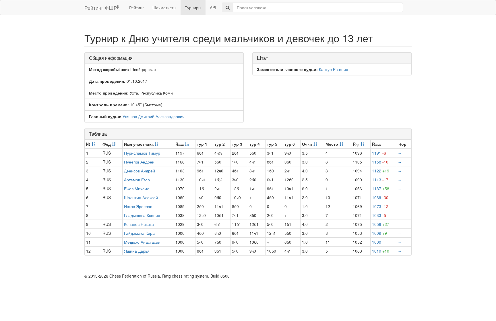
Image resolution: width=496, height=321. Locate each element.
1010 (380, 251)
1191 (379, 153)
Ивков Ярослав (138, 206)
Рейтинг (136, 7)
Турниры (193, 7)
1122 (380, 171)
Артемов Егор (137, 179)
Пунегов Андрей (139, 162)
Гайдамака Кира (139, 233)
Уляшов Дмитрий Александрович (153, 116)
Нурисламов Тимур (142, 153)
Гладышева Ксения (142, 215)
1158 (380, 162)
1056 (380, 224)
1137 (380, 188)
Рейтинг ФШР (101, 7)
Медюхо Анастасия (142, 242)
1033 (379, 215)
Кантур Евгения (333, 69)
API (213, 7)
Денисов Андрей (139, 171)
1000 (376, 242)
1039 (380, 197)
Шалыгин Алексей (141, 197)
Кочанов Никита (139, 224)
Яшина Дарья (137, 251)
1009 (379, 233)
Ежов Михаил (136, 188)
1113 (380, 179)
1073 (380, 206)
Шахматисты (164, 7)
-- (399, 153)
